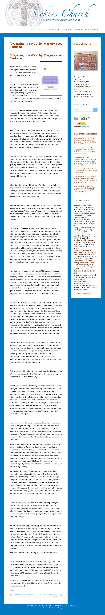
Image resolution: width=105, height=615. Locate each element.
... (94, 211)
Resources (65, 29)
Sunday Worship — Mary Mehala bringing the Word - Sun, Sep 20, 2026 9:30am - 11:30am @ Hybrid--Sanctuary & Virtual (85, 179)
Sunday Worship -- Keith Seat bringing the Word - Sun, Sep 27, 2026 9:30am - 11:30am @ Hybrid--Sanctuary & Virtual (85, 189)
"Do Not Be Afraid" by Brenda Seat (23, 594)
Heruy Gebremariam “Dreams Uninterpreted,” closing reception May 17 (84, 215)
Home (33, 29)
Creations (77, 29)
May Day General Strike (82, 205)
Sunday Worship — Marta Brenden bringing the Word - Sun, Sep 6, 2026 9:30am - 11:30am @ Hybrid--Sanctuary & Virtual (85, 150)
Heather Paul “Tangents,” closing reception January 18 (84, 262)
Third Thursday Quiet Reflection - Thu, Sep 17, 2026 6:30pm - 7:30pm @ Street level (85, 171)
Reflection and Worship (86, 134)
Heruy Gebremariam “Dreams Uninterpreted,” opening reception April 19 (84, 230)
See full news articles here (82, 294)
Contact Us (47, 608)
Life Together (53, 29)
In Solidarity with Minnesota (84, 240)
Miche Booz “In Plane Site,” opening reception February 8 (85, 251)
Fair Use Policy (57, 608)
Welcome (41, 29)
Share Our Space (90, 29)
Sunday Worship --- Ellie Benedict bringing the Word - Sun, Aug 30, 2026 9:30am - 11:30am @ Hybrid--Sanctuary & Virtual (85, 141)
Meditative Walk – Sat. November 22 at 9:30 (82, 282)
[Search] (95, 110)
